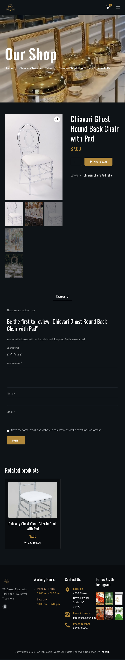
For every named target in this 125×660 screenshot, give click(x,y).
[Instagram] (4, 606)
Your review (14, 363)
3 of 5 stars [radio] (14, 354)
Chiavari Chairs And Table (35, 68)
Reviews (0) (62, 296)
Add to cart (100, 161)
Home (9, 68)
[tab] (62, 296)
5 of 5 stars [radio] (21, 354)
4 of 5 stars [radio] (18, 354)
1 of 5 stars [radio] (8, 354)
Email (11, 411)
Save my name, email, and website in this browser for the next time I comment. (56, 430)
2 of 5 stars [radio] (11, 354)
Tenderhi (105, 651)
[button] (57, 119)
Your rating (13, 347)
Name (11, 393)
